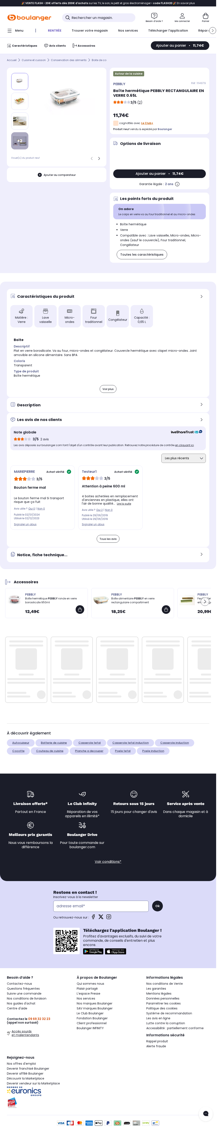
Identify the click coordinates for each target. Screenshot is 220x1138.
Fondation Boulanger (92, 1018)
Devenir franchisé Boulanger (28, 1068)
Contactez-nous (19, 983)
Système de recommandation (169, 1013)
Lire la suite (124, 503)
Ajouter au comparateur (60, 175)
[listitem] (19, 101)
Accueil (12, 60)
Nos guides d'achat (21, 1003)
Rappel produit (157, 1041)
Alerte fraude (156, 1046)
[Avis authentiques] (184, 432)
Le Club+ (147, 123)
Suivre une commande (24, 993)
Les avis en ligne (158, 1018)
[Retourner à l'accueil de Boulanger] (29, 18)
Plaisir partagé (87, 988)
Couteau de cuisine (49, 751)
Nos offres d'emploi (21, 1063)
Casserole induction (174, 743)
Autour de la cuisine (128, 73)
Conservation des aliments (69, 60)
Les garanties (156, 988)
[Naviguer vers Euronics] (38, 1091)
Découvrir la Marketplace (25, 1078)
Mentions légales (158, 993)
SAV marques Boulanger (95, 1008)
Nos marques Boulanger (94, 1003)
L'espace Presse (88, 993)
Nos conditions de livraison (26, 998)
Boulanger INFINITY (90, 1028)
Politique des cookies (161, 1008)
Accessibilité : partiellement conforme (175, 1028)
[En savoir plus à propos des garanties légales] (177, 184)
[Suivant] (99, 158)
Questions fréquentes (23, 988)
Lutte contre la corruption (165, 1023)
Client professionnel (92, 1023)
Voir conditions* (108, 861)
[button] (212, 30)
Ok (157, 906)
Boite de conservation (106, 60)
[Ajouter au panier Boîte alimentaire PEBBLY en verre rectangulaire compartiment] (166, 609)
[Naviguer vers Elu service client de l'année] (38, 1102)
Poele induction (153, 751)
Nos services (86, 998)
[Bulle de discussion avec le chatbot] (206, 1114)
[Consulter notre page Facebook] (93, 918)
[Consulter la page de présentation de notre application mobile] (93, 951)
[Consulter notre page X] (101, 918)
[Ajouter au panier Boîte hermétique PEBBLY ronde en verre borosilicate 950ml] (80, 609)
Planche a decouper (89, 751)
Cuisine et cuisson (34, 60)
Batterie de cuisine (54, 743)
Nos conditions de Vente (164, 983)
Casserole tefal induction (130, 743)
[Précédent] (92, 158)
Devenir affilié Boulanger (25, 1073)
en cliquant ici (184, 445)
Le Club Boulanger (90, 1013)
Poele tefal (123, 751)
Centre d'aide (17, 1008)
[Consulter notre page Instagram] (108, 918)
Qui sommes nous (90, 983)
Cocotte (18, 751)
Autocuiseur (20, 743)
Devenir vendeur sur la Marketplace (33, 1083)
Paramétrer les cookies (163, 1003)
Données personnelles (162, 998)
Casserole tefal (89, 743)
